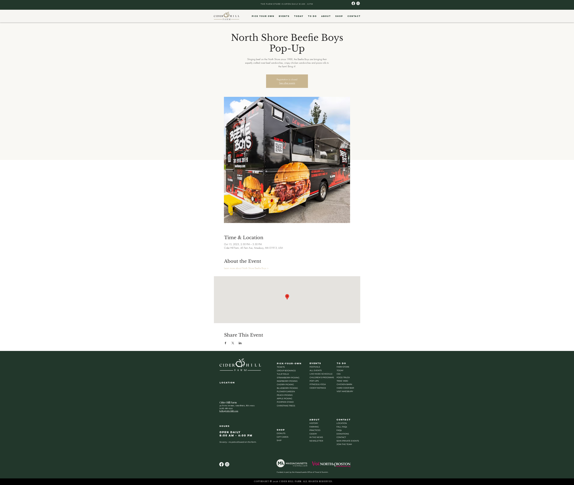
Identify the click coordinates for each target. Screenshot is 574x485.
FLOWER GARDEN (286, 391)
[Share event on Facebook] (225, 343)
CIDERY (313, 434)
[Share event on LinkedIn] (240, 343)
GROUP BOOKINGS (286, 370)
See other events (287, 83)
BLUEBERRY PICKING (287, 388)
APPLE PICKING (284, 398)
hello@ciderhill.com (228, 411)
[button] (263, 16)
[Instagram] (358, 3)
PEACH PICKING (285, 395)
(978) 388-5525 (226, 408)
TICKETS (281, 367)
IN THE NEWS (316, 437)
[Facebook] (353, 3)
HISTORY (313, 423)
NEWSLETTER (316, 441)
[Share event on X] (232, 343)
